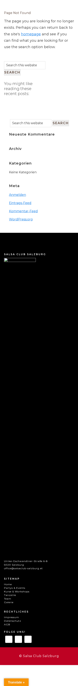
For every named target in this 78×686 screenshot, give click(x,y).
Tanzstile (10, 595)
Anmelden (17, 195)
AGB (7, 624)
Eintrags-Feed (20, 203)
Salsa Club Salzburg (27, 15)
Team (7, 598)
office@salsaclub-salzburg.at (23, 568)
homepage (31, 34)
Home (8, 584)
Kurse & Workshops (16, 591)
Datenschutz (12, 620)
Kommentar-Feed (23, 211)
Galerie (8, 602)
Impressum (11, 617)
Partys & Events (14, 587)
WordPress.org (21, 219)
